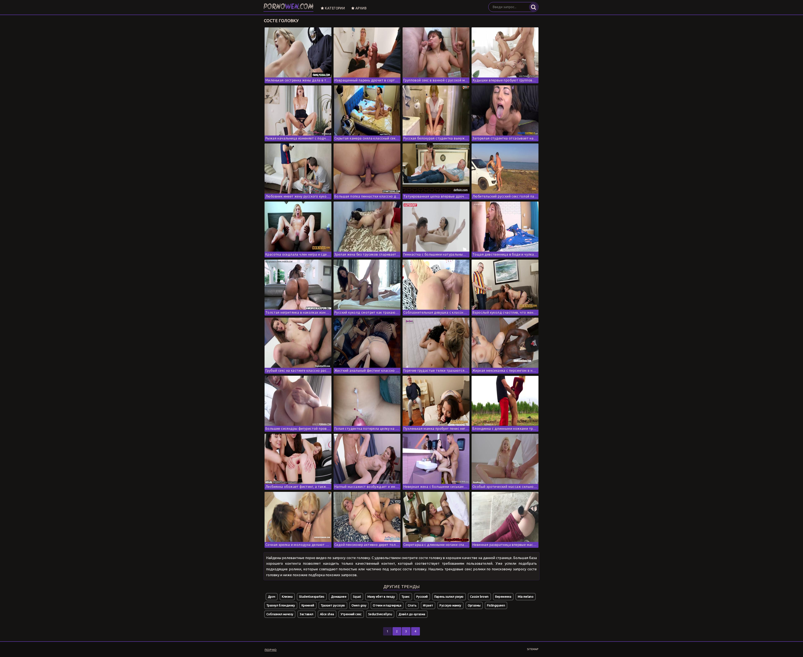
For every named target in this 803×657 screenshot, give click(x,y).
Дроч (271, 596)
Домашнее (339, 596)
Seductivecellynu (380, 614)
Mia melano (525, 596)
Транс (406, 596)
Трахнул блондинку (280, 605)
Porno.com (288, 7)
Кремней (308, 605)
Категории (334, 8)
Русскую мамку (450, 605)
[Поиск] (533, 7)
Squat (357, 596)
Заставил (306, 614)
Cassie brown (479, 596)
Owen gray (359, 605)
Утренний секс (351, 614)
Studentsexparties (312, 596)
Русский (422, 596)
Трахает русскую (333, 605)
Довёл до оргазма (412, 614)
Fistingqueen (496, 605)
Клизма (287, 596)
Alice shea (327, 614)
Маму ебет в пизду (381, 596)
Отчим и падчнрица (387, 605)
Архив (361, 8)
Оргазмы (474, 605)
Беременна (503, 596)
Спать (412, 605)
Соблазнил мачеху (279, 614)
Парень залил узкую (449, 596)
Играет (428, 605)
